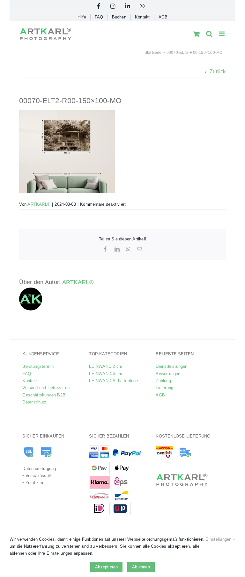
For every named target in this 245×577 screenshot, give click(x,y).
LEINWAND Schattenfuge (113, 380)
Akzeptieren (106, 567)
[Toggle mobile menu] (222, 34)
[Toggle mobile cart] (196, 34)
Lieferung (164, 387)
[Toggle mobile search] (209, 34)
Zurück (218, 71)
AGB (160, 395)
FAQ (26, 373)
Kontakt (29, 380)
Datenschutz (34, 402)
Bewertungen (168, 373)
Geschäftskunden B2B (43, 395)
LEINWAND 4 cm (105, 373)
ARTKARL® (38, 204)
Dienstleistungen (171, 366)
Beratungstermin (38, 366)
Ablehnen (141, 567)
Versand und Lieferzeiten (46, 387)
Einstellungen (219, 539)
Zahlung (163, 380)
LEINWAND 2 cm (105, 366)
